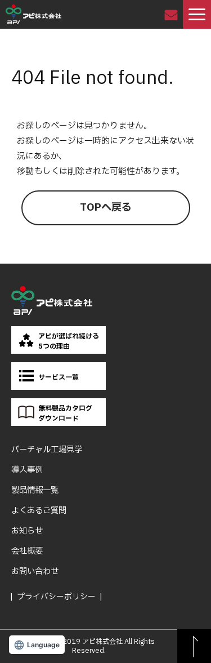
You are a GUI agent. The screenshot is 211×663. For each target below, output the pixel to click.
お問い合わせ (172, 14)
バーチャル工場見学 (46, 450)
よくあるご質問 (38, 511)
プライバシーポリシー (56, 597)
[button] (197, 14)
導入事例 (27, 470)
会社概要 (27, 551)
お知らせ (27, 531)
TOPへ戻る (106, 207)
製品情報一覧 (35, 490)
